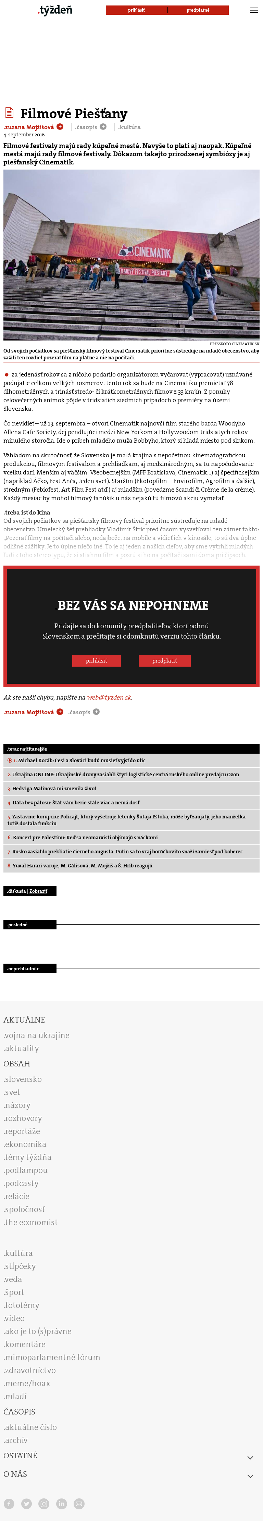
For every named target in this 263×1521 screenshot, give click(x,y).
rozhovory (23, 1118)
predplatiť (164, 660)
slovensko (23, 1079)
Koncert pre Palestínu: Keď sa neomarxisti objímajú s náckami (83, 837)
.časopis (87, 127)
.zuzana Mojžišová (29, 127)
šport (14, 1292)
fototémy (22, 1305)
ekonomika (26, 1144)
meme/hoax (27, 1383)
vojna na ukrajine (37, 1035)
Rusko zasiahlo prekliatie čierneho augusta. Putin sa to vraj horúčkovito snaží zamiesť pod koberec (125, 851)
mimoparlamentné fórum (52, 1357)
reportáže (22, 1131)
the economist (31, 1222)
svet (12, 1092)
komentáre (25, 1344)
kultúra (19, 1253)
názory (17, 1105)
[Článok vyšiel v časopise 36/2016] (10, 113)
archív (16, 1440)
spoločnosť (25, 1209)
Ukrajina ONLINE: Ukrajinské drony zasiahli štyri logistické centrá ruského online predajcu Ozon (123, 774)
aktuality (22, 1048)
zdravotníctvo (30, 1370)
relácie (17, 1196)
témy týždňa (28, 1157)
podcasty (22, 1183)
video (15, 1318)
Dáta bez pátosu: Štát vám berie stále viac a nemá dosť (74, 802)
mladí (16, 1396)
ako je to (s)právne (38, 1331)
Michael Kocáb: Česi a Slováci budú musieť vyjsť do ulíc (80, 760)
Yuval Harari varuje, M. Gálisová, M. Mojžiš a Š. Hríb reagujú (80, 865)
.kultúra (129, 127)
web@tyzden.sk (109, 697)
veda (13, 1279)
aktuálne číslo (31, 1427)
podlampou (26, 1170)
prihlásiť (96, 660)
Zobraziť (38, 891)
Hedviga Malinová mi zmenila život (52, 788)
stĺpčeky (20, 1266)
